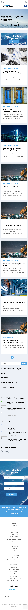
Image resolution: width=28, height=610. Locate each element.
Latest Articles (7, 422)
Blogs (3, 373)
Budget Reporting (14, 546)
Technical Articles (14, 536)
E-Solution (4, 377)
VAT (14, 573)
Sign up (14, 41)
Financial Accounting (14, 544)
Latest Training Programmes (12, 398)
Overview (14, 530)
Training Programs (14, 532)
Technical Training (14, 527)
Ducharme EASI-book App (14, 555)
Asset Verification (14, 557)
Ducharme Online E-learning (14, 578)
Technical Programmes (8, 392)
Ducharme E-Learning (14, 564)
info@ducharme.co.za (14, 589)
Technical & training (7, 387)
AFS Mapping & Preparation (14, 559)
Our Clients (14, 525)
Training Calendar (14, 534)
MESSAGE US (15, 513)
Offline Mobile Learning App (14, 580)
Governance (14, 548)
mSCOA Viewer (14, 562)
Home (14, 521)
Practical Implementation (9, 382)
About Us (14, 523)
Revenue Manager (14, 576)
